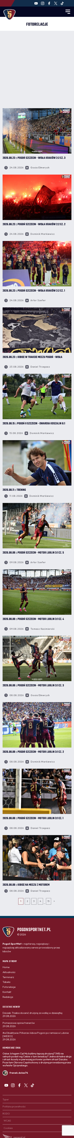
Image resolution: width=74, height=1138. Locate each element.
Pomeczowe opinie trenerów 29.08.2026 (19, 1024)
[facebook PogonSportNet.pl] (49, 3)
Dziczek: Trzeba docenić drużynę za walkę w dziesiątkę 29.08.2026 (32, 1014)
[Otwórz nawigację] (67, 11)
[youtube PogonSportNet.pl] (36, 3)
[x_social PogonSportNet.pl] (56, 3)
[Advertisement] (37, 69)
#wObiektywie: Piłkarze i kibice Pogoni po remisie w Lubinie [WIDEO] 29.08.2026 (36, 1036)
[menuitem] (6, 967)
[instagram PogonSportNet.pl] (42, 3)
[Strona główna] (9, 14)
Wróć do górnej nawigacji (37, 920)
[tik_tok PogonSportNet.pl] (62, 3)
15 (48, 901)
